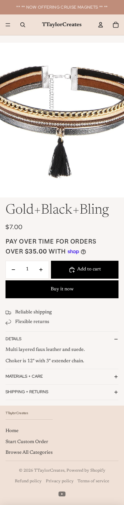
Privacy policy (60, 481)
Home (12, 431)
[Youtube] (62, 494)
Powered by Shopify (85, 471)
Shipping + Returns (27, 392)
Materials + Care (24, 376)
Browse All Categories (29, 452)
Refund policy (28, 481)
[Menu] (8, 25)
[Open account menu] (100, 24)
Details (13, 339)
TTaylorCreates (49, 471)
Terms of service (93, 481)
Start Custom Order (27, 442)
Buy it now (62, 289)
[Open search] (22, 24)
